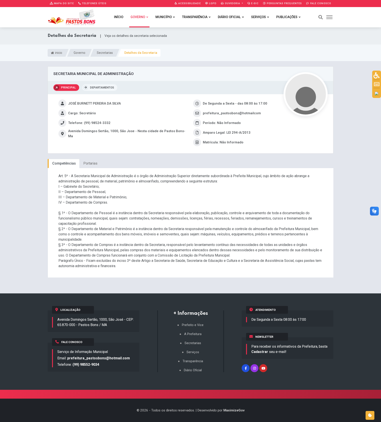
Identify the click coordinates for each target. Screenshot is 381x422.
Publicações (286, 17)
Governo (138, 17)
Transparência (194, 17)
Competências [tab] (64, 163)
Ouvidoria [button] (232, 3)
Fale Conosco (320, 3)
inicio (58, 52)
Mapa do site (63, 3)
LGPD (212, 3)
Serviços (258, 17)
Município (163, 17)
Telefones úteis (93, 3)
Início (118, 17)
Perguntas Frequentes (284, 3)
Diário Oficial (229, 17)
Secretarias (105, 52)
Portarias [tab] (90, 163)
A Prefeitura (193, 334)
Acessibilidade (189, 3)
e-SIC (254, 3)
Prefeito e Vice (193, 325)
